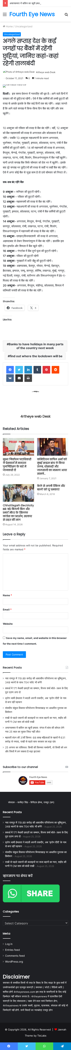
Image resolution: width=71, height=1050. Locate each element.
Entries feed (12, 949)
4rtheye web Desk (45, 72)
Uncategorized (23, 26)
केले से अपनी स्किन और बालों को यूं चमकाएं (51, 487)
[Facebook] (10, 370)
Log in (8, 943)
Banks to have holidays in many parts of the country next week (36, 346)
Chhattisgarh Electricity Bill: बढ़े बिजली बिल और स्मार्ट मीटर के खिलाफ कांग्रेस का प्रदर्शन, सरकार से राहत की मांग (18, 512)
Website (8, 623)
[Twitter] (19, 370)
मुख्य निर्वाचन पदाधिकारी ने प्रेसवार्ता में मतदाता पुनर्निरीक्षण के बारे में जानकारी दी (17, 464)
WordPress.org (14, 961)
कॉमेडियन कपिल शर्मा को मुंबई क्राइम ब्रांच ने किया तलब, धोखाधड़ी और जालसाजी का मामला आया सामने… (52, 466)
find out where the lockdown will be (36, 356)
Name (7, 595)
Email (7, 609)
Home (9, 26)
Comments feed (15, 955)
